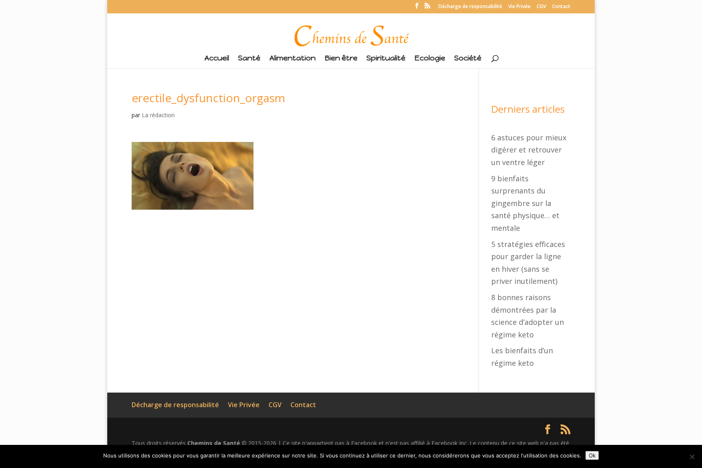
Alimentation (292, 58)
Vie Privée (519, 7)
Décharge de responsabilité (470, 7)
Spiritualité (385, 58)
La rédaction (158, 115)
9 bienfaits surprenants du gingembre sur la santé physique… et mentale (525, 203)
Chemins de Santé (213, 443)
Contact (561, 7)
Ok (592, 455)
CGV (541, 7)
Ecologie (429, 58)
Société (467, 58)
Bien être (341, 58)
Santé (249, 58)
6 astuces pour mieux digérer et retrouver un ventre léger (528, 150)
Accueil (216, 58)
